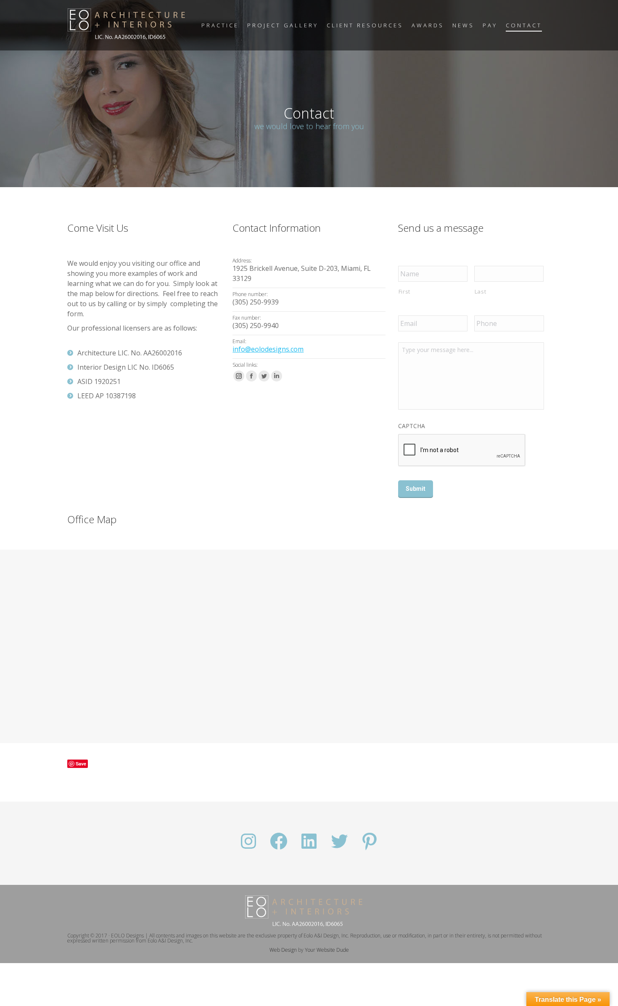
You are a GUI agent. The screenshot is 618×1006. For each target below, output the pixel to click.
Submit (415, 488)
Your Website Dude (327, 949)
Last (480, 291)
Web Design (283, 949)
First (404, 291)
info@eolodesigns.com (268, 349)
